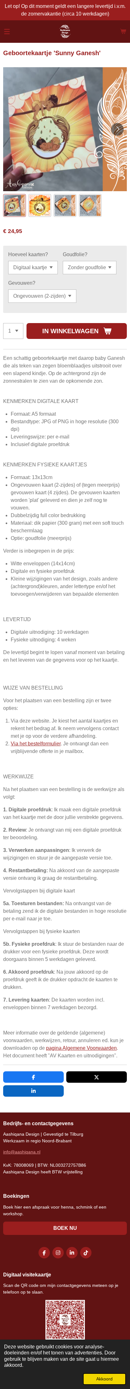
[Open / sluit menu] (7, 31)
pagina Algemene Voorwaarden (81, 1048)
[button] (14, 205)
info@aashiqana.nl (21, 1151)
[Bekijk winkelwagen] (123, 31)
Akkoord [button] (104, 1378)
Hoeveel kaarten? (28, 254)
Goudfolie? (75, 254)
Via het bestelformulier (36, 743)
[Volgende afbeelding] (117, 129)
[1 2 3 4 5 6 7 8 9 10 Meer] (13, 331)
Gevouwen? (21, 283)
